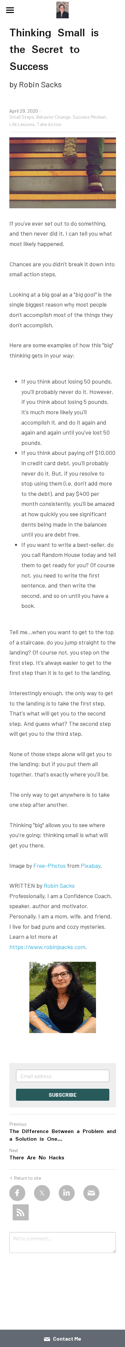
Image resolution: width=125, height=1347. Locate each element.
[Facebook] (17, 1193)
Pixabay (90, 865)
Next (13, 1150)
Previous (18, 1124)
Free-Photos (49, 865)
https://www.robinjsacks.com (47, 946)
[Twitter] (42, 1193)
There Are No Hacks (36, 1158)
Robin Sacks (59, 885)
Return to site (27, 1178)
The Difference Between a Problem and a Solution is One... (62, 1135)
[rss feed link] (21, 1212)
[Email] (91, 1193)
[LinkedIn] (67, 1193)
